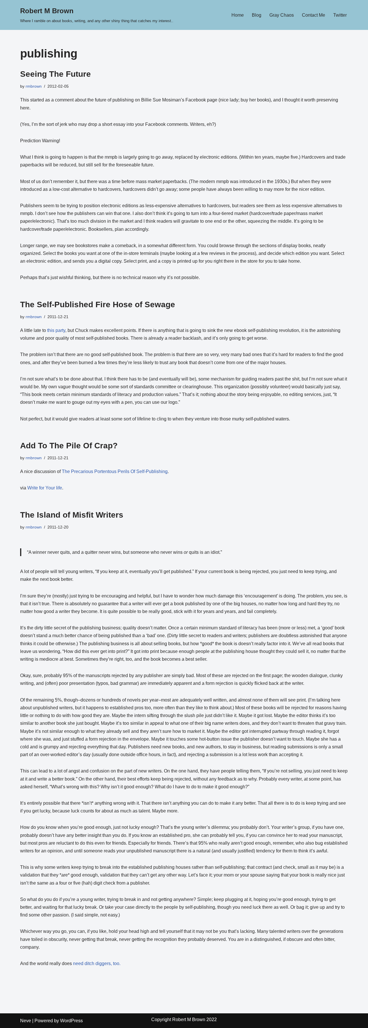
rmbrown (34, 86)
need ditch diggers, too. (96, 963)
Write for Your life (44, 487)
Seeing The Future (55, 74)
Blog (256, 15)
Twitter (340, 15)
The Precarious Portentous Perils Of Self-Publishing (115, 471)
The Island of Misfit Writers (71, 514)
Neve (25, 1020)
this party (56, 330)
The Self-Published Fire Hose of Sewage (97, 304)
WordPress (71, 1020)
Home (237, 15)
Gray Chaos (281, 15)
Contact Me (313, 15)
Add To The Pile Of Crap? (69, 445)
